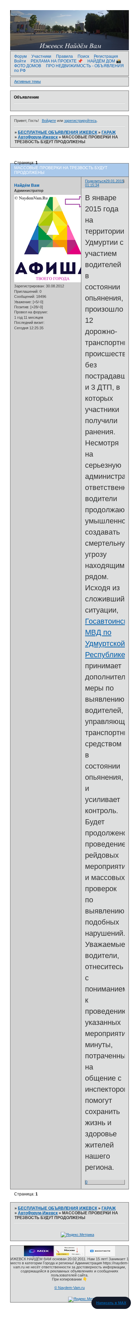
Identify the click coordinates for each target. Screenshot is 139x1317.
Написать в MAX (111, 1303)
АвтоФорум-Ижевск (38, 137)
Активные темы (27, 81)
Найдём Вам (26, 185)
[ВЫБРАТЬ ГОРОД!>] (69, 1255)
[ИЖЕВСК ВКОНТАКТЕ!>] (100, 1255)
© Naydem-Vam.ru (69, 1288)
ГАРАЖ (109, 132)
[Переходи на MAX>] (39, 1255)
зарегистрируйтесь (80, 121)
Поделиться (95, 181)
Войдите (49, 121)
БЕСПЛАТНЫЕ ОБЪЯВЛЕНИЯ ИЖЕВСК (57, 132)
